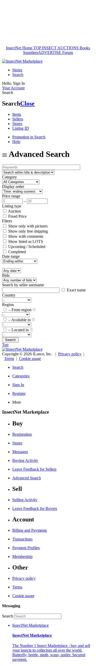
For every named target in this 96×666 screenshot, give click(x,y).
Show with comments (25, 236)
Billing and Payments (29, 530)
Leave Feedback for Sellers (34, 469)
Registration (22, 434)
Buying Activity (25, 460)
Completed (16, 252)
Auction (14, 211)
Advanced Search (26, 478)
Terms (9, 358)
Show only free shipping (27, 231)
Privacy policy (69, 354)
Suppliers (30, 52)
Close (27, 103)
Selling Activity (24, 500)
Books (84, 48)
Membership (22, 556)
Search (17, 74)
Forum (67, 52)
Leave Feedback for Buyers (34, 508)
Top (5, 344)
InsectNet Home (19, 48)
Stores (17, 70)
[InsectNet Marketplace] (22, 61)
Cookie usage (30, 358)
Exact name (76, 290)
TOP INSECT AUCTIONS (55, 48)
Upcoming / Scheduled (26, 246)
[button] (53, 642)
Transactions (22, 539)
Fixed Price (17, 216)
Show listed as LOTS (25, 241)
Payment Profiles (26, 548)
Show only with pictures (27, 226)
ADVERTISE (49, 52)
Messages (20, 452)
